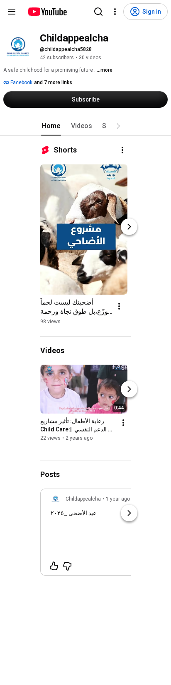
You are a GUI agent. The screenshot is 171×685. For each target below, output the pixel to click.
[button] (118, 126)
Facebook (20, 82)
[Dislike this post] (67, 566)
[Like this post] (54, 566)
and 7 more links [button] (53, 82)
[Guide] (12, 12)
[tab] (51, 126)
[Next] (129, 226)
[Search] (98, 12)
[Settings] (115, 12)
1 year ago (118, 499)
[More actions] (122, 150)
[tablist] (85, 126)
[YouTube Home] (47, 11)
